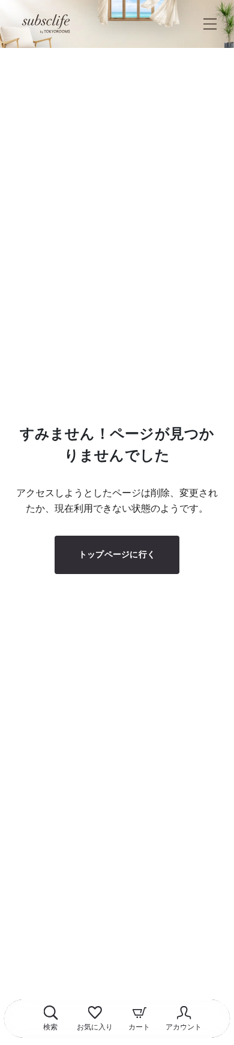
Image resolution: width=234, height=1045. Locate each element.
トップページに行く (117, 554)
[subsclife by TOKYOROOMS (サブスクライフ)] (45, 24)
